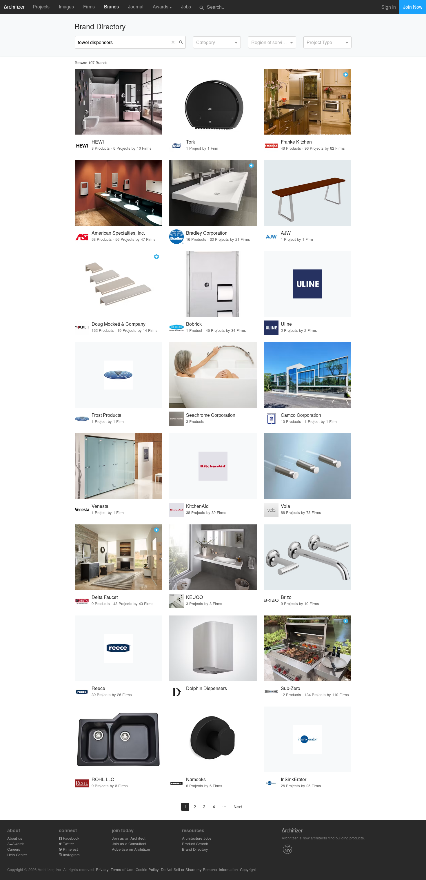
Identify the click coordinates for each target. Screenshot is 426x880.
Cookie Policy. (148, 869)
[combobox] (217, 42)
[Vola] (308, 466)
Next (238, 807)
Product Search (195, 843)
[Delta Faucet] (118, 557)
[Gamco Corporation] (308, 375)
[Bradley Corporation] (213, 193)
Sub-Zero (290, 688)
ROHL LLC (103, 779)
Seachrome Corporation (210, 415)
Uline (286, 324)
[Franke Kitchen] (308, 102)
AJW (286, 232)
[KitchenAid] (213, 466)
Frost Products (106, 415)
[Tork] (213, 102)
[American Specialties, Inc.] (118, 193)
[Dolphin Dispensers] (213, 648)
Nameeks (196, 779)
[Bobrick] (213, 284)
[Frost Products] (118, 375)
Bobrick (194, 324)
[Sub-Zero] (308, 648)
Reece (98, 688)
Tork (190, 141)
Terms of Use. (122, 869)
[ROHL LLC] (118, 739)
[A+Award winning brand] (346, 74)
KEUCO (194, 597)
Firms (89, 6)
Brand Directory (195, 849)
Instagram (71, 854)
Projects (41, 6)
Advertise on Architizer (131, 849)
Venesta (100, 506)
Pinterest (70, 849)
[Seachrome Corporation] (213, 375)
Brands (111, 6)
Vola (285, 506)
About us (14, 838)
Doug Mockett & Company (118, 324)
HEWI (98, 141)
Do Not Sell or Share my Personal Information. (200, 869)
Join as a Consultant (129, 843)
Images (66, 6)
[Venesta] (118, 466)
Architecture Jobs (197, 838)
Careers (13, 849)
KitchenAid (197, 506)
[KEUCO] (213, 557)
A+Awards (16, 843)
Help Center (17, 854)
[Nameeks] (213, 739)
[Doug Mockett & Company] (118, 284)
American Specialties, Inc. (118, 232)
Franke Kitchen (296, 141)
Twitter (68, 843)
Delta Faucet (105, 597)
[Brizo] (308, 557)
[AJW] (308, 193)
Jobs (186, 6)
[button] (174, 42)
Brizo (286, 597)
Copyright (248, 869)
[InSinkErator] (308, 739)
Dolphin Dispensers (206, 688)
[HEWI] (118, 102)
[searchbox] (198, 41)
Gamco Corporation (301, 415)
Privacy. (103, 869)
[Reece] (118, 648)
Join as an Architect (128, 838)
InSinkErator (293, 779)
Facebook (70, 838)
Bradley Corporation (206, 232)
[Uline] (308, 284)
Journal (135, 6)
